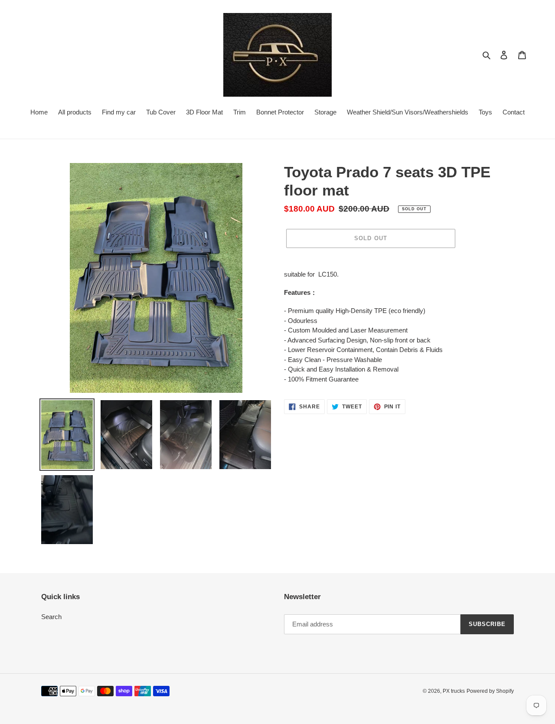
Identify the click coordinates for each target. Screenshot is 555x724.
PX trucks (454, 691)
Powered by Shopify (490, 691)
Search (51, 616)
